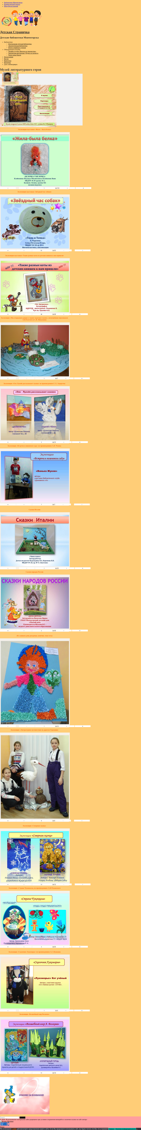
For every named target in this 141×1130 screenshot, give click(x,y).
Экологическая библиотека (17, 46)
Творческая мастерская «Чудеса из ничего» (23, 53)
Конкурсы (7, 61)
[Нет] (137, 1129)
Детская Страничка (15, 32)
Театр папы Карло (14, 55)
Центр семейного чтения (17, 48)
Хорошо (111, 1129)
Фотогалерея (8, 57)
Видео (6, 59)
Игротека (7, 62)
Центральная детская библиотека (20, 44)
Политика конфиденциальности (125, 1129)
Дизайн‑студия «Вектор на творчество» (22, 51)
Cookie (14, 1129)
